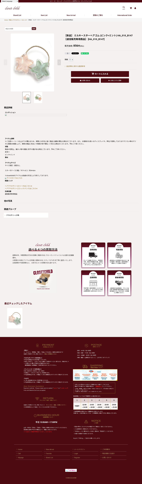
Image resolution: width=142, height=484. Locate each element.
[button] (123, 8)
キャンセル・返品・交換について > (56, 405)
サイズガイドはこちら (14, 178)
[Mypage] (135, 8)
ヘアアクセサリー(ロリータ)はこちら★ (18, 186)
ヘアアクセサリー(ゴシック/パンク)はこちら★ (21, 188)
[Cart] (131, 8)
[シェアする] (68, 53)
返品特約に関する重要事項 (75, 66)
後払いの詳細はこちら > (50, 354)
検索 (33, 29)
